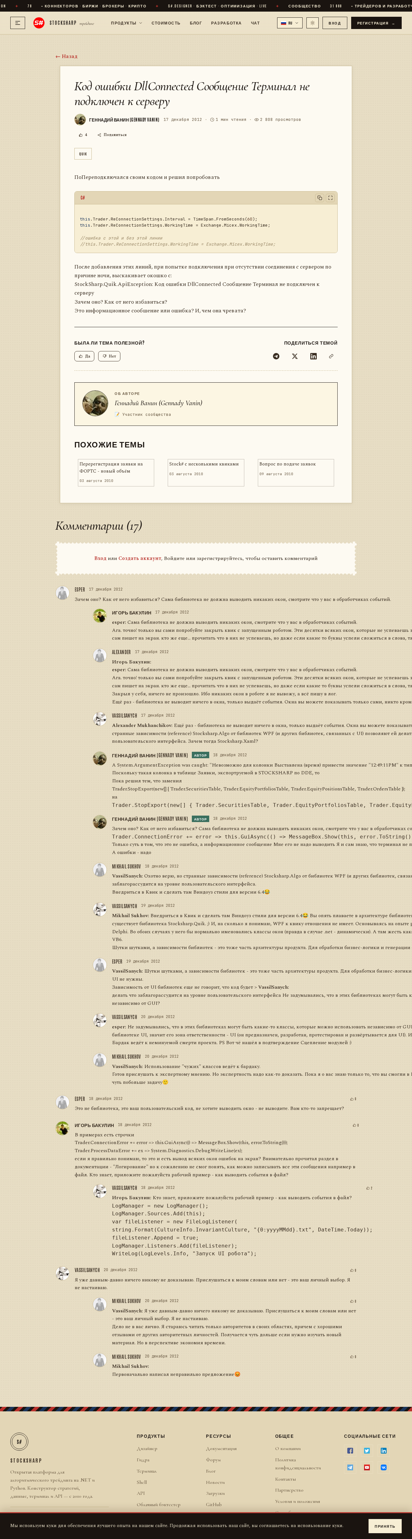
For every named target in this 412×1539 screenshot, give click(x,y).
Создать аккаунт (139, 558)
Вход (335, 22)
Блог (196, 22)
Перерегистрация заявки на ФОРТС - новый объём (111, 468)
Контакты (285, 1479)
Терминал (147, 1471)
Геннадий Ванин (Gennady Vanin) (158, 403)
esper (80, 589)
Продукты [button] (124, 22)
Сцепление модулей (324, 1042)
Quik (83, 153)
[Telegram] (276, 356)
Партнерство (289, 1490)
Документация (221, 1448)
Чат (255, 22)
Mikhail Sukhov (126, 866)
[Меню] (17, 23)
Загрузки (215, 1493)
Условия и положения (297, 1501)
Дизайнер (147, 1448)
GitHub (214, 1504)
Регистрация (376, 22)
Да (87, 356)
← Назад (66, 56)
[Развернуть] (330, 198)
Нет (112, 356)
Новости (215, 1482)
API (141, 1493)
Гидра (143, 1460)
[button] (290, 22)
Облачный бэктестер (159, 1504)
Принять (385, 1526)
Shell (142, 1482)
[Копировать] (319, 198)
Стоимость (166, 22)
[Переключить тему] (312, 22)
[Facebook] (350, 1451)
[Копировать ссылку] (331, 356)
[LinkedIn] (313, 356)
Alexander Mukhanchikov (141, 725)
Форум (213, 1460)
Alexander (121, 652)
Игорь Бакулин (131, 612)
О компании (288, 1448)
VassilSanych (124, 715)
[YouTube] (367, 1467)
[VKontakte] (384, 1467)
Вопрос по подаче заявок (287, 464)
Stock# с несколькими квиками (204, 464)
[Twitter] (294, 356)
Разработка (226, 22)
